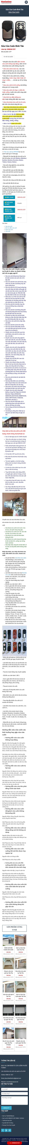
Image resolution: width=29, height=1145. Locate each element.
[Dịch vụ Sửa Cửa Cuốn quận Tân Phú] (20, 986)
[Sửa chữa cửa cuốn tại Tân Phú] (20, 963)
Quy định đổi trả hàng (7, 1122)
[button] (26, 20)
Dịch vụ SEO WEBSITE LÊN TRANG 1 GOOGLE (13, 1118)
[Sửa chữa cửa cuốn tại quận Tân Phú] (8, 1010)
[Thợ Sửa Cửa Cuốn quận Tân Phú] (20, 1010)
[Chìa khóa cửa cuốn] (6, 2)
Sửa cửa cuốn (14, 12)
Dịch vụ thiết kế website (8, 1116)
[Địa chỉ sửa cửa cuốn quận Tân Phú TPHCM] (8, 1033)
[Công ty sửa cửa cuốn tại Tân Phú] (8, 963)
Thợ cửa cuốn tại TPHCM (11, 151)
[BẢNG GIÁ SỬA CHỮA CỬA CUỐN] (8, 940)
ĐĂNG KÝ (6, 1108)
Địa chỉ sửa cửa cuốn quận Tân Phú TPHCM (8, 1043)
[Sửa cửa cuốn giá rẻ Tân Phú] (8, 986)
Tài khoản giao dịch (7, 1120)
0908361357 (16, 1143)
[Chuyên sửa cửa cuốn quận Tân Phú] (20, 1033)
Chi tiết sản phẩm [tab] (8, 56)
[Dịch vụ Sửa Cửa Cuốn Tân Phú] (20, 940)
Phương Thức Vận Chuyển (8, 1125)
